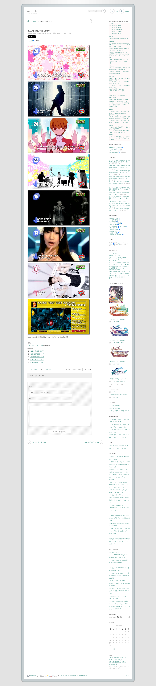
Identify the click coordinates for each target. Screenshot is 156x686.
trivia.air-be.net (83, 675)
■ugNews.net (112, 221)
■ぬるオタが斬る (113, 229)
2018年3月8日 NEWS (115, 33)
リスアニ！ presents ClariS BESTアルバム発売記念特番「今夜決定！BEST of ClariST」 (119, 104)
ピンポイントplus (125, 198)
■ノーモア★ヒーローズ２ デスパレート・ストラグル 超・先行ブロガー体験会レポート (119, 531)
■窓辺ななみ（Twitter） (115, 234)
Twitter (127, 11)
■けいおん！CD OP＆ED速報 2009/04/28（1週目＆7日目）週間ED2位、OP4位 (119, 583)
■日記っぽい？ (113, 227)
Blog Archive (112, 617)
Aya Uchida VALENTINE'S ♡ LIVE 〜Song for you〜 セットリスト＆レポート (119, 61)
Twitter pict (113, 151)
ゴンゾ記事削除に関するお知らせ (119, 38)
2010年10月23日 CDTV (37, 354)
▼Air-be (111, 36)
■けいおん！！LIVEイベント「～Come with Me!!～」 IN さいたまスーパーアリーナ (119, 507)
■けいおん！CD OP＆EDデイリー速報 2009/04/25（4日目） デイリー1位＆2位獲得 (119, 575)
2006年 (124, 661)
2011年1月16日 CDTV (37, 360)
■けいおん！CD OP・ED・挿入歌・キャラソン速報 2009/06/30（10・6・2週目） (119, 591)
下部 (119, 244)
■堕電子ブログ (113, 224)
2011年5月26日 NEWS (39, 442)
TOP (127, 675)
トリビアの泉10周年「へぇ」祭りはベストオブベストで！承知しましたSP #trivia (119, 138)
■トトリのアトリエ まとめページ (118, 340)
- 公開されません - (39, 392)
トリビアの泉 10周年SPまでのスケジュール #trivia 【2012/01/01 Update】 (119, 132)
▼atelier (111, 109)
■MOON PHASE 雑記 (115, 223)
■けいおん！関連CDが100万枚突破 (118, 601)
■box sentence (113, 226)
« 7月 (113, 649)
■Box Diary (123, 226)
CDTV (31, 41)
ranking (34, 21)
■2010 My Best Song (114, 408)
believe (59, 33)
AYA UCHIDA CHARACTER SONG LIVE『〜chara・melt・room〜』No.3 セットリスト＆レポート (119, 44)
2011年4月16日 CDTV (37, 351)
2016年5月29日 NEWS (115, 255)
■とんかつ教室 (113, 233)
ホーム (28, 21)
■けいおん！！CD (114, 552)
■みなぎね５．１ (113, 231)
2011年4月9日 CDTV (36, 363)
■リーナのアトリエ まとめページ (118, 394)
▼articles (111, 24)
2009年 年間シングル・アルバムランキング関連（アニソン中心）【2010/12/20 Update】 (119, 268)
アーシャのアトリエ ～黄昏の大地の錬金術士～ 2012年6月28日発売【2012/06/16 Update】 (119, 113)
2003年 (119, 663)
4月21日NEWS (113, 253)
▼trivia (111, 125)
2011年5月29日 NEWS (92, 442)
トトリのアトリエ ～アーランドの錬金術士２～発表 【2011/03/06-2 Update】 (119, 277)
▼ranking (111, 76)
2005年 (111, 663)
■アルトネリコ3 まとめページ (117, 379)
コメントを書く (68, 33)
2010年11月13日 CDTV (37, 357)
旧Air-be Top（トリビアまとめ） (118, 657)
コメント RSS (47, 369)
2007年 (119, 661)
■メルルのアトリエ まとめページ (118, 319)
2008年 (115, 661)
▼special (111, 41)
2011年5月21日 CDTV (36, 346)
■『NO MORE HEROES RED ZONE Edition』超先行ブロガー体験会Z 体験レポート (119, 518)
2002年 (124, 663)
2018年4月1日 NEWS (115, 27)
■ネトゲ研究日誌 (113, 220)
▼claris (111, 94)
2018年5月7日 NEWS (115, 25)
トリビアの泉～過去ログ (116, 659)
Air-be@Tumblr (114, 152)
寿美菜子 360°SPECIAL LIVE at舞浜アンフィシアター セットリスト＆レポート (119, 55)
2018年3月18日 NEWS (116, 31)
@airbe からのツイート (115, 147)
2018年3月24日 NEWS (116, 29)
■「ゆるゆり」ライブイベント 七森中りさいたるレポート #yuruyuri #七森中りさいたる (119, 464)
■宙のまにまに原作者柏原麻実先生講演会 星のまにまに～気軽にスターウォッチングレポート (119, 541)
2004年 (115, 663)
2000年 (115, 664)
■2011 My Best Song (114, 405)
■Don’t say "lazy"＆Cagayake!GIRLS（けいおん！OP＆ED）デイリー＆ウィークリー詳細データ (119, 606)
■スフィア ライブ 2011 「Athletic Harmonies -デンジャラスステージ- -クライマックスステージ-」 (119, 485)
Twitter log (113, 149)
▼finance (111, 66)
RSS (117, 11)
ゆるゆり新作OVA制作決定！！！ (119, 52)
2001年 (111, 664)
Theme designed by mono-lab (68, 675)
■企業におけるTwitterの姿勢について (119, 411)
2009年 (111, 661)
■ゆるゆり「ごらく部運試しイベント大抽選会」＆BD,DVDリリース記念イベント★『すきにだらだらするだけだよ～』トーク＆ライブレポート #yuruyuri (119, 474)
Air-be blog (32, 11)
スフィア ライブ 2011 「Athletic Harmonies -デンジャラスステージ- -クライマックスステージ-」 (119, 258)
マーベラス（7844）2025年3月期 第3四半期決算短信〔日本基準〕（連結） (119, 162)
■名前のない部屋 (113, 218)
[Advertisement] (68, 16)
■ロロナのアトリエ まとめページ (118, 361)
